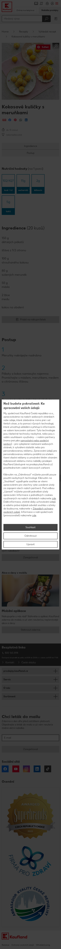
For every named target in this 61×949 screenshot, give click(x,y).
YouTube (15, 768)
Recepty (23, 31)
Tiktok (47, 768)
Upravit (30, 544)
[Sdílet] (4, 119)
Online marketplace (25, 10)
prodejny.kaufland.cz (15, 670)
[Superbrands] (30, 815)
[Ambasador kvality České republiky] (30, 904)
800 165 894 (11, 652)
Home (5, 31)
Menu (56, 3)
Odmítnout (30, 535)
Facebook (5, 768)
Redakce (5, 945)
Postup (30, 153)
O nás (6, 687)
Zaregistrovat (30, 557)
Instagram (26, 768)
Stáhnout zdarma (30, 629)
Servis (7, 679)
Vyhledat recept (47, 31)
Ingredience (30, 146)
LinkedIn (37, 768)
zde (54, 498)
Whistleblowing (43, 945)
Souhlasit (30, 527)
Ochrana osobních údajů (22, 945)
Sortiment (9, 696)
